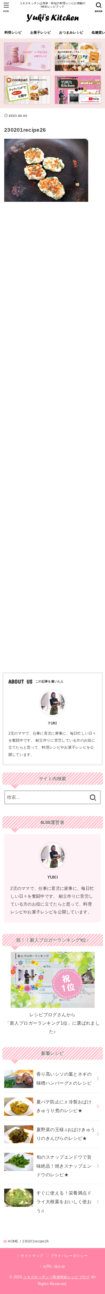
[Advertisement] (52, 435)
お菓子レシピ (40, 32)
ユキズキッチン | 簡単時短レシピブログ (56, 1277)
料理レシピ (13, 32)
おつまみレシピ (71, 32)
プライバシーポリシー (69, 1256)
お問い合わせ (54, 1266)
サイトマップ (32, 1256)
